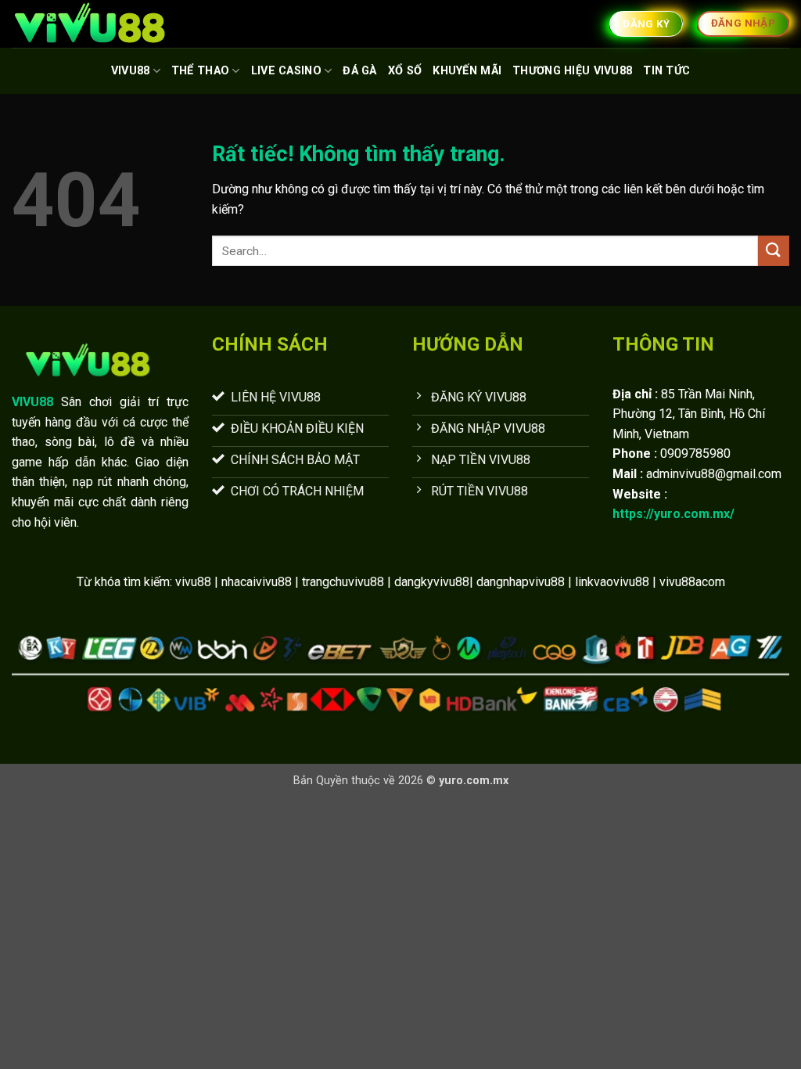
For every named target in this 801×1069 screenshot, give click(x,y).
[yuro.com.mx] (90, 24)
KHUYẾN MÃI (467, 70)
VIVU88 (130, 70)
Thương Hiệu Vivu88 (572, 70)
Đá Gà (359, 70)
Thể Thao (200, 70)
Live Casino (286, 70)
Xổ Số (405, 70)
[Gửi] (773, 251)
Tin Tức (666, 70)
